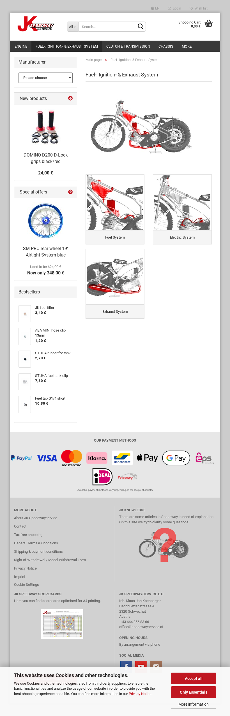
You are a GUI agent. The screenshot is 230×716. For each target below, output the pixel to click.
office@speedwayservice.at (141, 627)
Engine (21, 46)
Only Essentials (193, 692)
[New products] (70, 98)
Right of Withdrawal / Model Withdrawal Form (50, 560)
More (187, 46)
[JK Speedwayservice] (36, 24)
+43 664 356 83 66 (134, 622)
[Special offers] (70, 192)
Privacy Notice (140, 694)
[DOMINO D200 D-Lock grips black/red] (45, 127)
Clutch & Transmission (128, 46)
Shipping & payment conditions (38, 551)
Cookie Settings (26, 584)
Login (176, 8)
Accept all (194, 678)
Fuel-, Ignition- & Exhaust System (67, 46)
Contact (20, 526)
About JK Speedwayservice (35, 518)
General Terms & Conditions (36, 543)
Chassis (165, 46)
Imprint (19, 577)
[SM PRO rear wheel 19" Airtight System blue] (45, 220)
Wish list (200, 8)
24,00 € (45, 173)
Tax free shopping (28, 535)
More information (193, 704)
